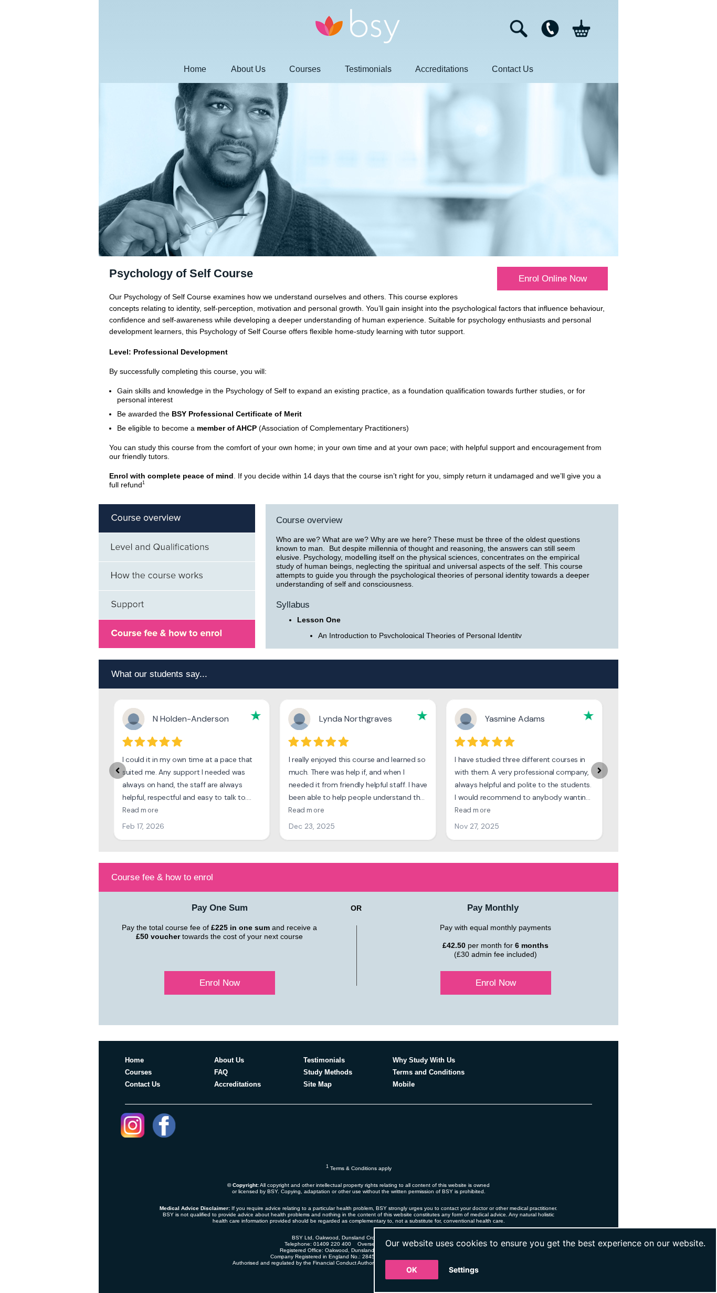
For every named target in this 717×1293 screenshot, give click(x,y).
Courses (305, 69)
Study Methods (327, 1072)
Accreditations (441, 69)
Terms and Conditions (429, 1072)
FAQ (221, 1072)
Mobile (404, 1084)
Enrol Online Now (553, 279)
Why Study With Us (424, 1060)
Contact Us (512, 69)
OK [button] (412, 1269)
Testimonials (368, 69)
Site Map (317, 1084)
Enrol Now (219, 983)
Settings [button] (464, 1269)
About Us (248, 69)
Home (195, 69)
